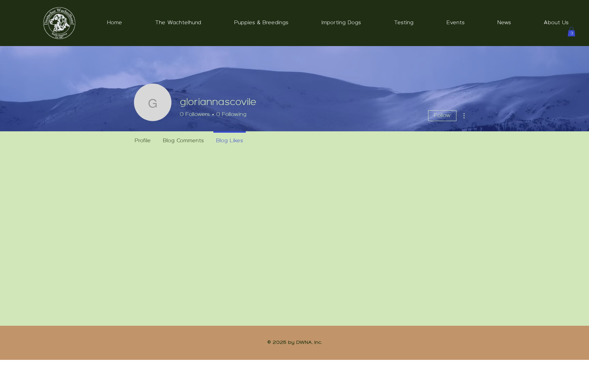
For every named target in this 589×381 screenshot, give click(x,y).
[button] (178, 23)
